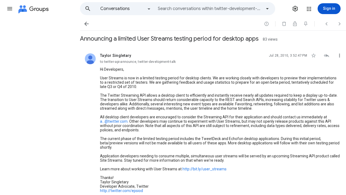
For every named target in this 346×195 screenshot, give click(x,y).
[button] (9, 8)
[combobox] (210, 8)
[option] (125, 8)
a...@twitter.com (114, 121)
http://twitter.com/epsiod (121, 190)
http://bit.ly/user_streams (204, 169)
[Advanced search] (267, 8)
